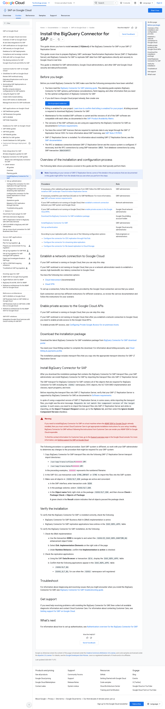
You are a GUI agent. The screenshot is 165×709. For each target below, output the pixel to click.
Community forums (75, 674)
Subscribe (137, 704)
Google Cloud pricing (43, 678)
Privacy (51, 699)
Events (135, 678)
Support (53, 15)
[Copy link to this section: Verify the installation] (70, 508)
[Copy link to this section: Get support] (59, 599)
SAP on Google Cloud (19, 10)
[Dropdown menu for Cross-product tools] (75, 3)
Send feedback (128, 34)
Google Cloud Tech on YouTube (144, 690)
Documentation (53, 28)
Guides (18, 15)
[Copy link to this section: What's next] (58, 620)
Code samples (105, 682)
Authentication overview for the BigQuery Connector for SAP (112, 627)
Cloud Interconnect (53, 280)
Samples (42, 15)
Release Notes (73, 682)
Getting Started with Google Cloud (113, 678)
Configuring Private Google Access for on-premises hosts (94, 325)
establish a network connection (97, 203)
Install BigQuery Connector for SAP (54, 223)
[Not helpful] (136, 28)
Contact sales (40, 686)
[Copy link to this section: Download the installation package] (88, 334)
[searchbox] (16, 23)
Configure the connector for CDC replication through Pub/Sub (67, 238)
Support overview (97, 437)
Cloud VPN (49, 284)
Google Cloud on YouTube (142, 686)
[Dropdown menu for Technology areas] (50, 3)
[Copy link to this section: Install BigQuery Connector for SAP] (89, 368)
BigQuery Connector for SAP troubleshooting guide (81, 590)
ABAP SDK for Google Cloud (115, 424)
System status (73, 686)
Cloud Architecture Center (110, 686)
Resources (65, 15)
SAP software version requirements (58, 198)
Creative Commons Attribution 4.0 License (100, 653)
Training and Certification (109, 690)
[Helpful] (132, 28)
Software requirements (68, 126)
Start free (155, 10)
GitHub (102, 674)
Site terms (60, 699)
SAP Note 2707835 (113, 133)
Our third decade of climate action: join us (99, 699)
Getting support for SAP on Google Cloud (73, 440)
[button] (16, 45)
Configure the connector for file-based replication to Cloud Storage (69, 246)
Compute (65, 28)
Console (126, 3)
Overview (7, 15)
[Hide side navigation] (29, 704)
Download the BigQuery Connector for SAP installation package (65, 216)
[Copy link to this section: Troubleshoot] (60, 581)
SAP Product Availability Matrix (100, 118)
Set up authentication (49, 227)
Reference (30, 15)
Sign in (159, 3)
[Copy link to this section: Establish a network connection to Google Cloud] (106, 256)
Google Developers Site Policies (77, 655)
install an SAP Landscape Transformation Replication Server (64, 191)
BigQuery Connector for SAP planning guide (79, 88)
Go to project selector (57, 103)
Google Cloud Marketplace (45, 682)
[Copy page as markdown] (59, 39)
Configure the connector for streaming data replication (64, 242)
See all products (41, 674)
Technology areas (39, 3)
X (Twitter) (137, 682)
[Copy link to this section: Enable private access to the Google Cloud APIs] (105, 306)
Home (42, 28)
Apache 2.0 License (45, 655)
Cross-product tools (63, 3)
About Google (40, 699)
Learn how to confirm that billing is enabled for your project (98, 108)
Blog (134, 674)
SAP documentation (53, 140)
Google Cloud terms (73, 699)
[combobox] (105, 3)
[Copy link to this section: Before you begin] (65, 77)
